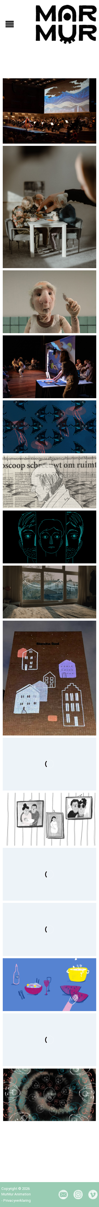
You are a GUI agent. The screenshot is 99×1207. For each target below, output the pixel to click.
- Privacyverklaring (16, 1200)
